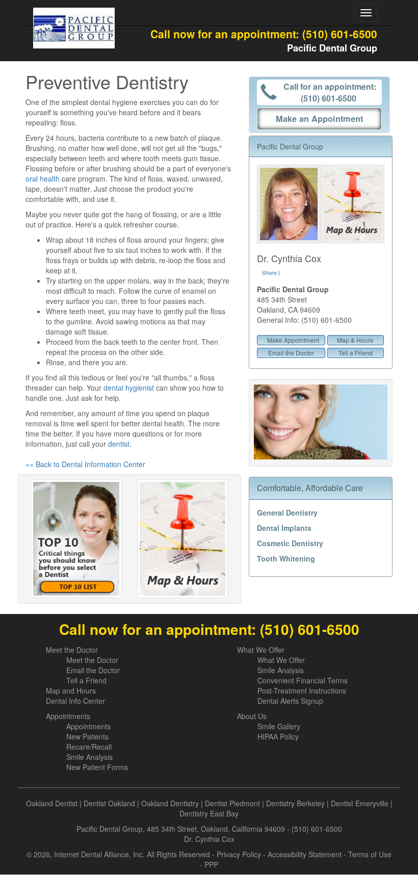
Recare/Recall (89, 746)
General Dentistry (287, 512)
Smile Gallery (278, 726)
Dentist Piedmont (232, 803)
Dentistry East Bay (209, 813)
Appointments (68, 716)
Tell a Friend (355, 352)
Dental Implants (284, 528)
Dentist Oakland (109, 803)
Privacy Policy (239, 854)
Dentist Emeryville (359, 803)
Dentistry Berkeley (295, 803)
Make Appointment (293, 340)
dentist (118, 444)
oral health (42, 178)
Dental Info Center (75, 701)
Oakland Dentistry (170, 803)
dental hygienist (128, 387)
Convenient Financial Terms (302, 680)
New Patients (87, 736)
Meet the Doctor (72, 650)
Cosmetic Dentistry (290, 543)
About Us (252, 716)
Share (269, 272)
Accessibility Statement (305, 854)
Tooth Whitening (286, 558)
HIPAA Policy (278, 736)
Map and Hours (71, 690)
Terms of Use (369, 854)
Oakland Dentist (51, 803)
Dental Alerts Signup (290, 701)
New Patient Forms (97, 767)
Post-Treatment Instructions (301, 690)
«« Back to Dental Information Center (85, 464)
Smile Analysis (280, 670)
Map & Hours (355, 340)
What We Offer (260, 650)
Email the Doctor (291, 352)
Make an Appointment (319, 118)
